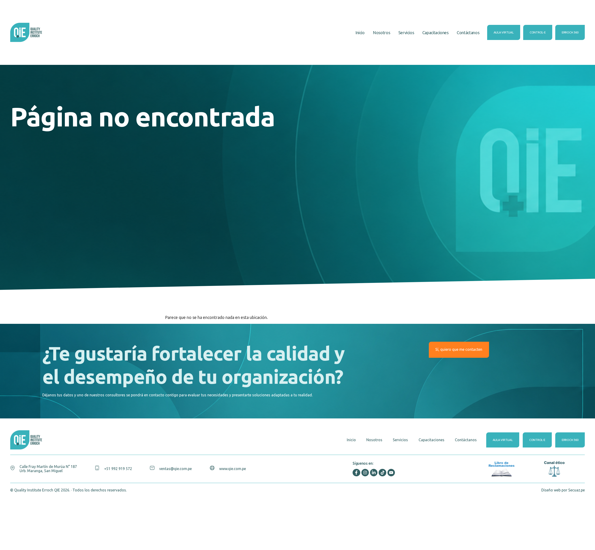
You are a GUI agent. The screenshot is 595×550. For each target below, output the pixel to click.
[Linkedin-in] (373, 472)
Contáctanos (468, 32)
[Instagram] (365, 472)
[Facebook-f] (356, 472)
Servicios (406, 32)
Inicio (360, 32)
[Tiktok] (382, 472)
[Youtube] (391, 472)
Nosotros (381, 32)
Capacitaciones (435, 32)
